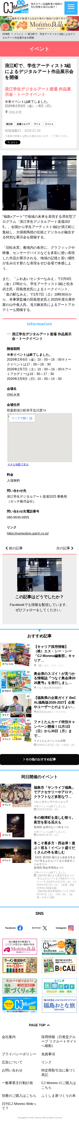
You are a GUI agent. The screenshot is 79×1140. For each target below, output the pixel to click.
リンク (46, 1062)
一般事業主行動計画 (17, 1083)
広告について (12, 1062)
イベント (18, 34)
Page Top (37, 1025)
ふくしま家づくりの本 (58, 1096)
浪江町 (9, 124)
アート (37, 124)
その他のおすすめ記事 (41, 759)
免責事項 (48, 1054)
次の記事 (63, 548)
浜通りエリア (23, 124)
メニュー (71, 11)
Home (6, 34)
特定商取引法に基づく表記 (58, 1072)
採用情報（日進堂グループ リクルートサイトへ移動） (59, 1041)
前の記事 (16, 548)
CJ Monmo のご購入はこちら (58, 1085)
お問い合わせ (12, 1070)
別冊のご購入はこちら (19, 1096)
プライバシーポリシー (19, 1054)
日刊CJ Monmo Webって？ (19, 1106)
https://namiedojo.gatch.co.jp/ (28, 533)
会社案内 (9, 1037)
